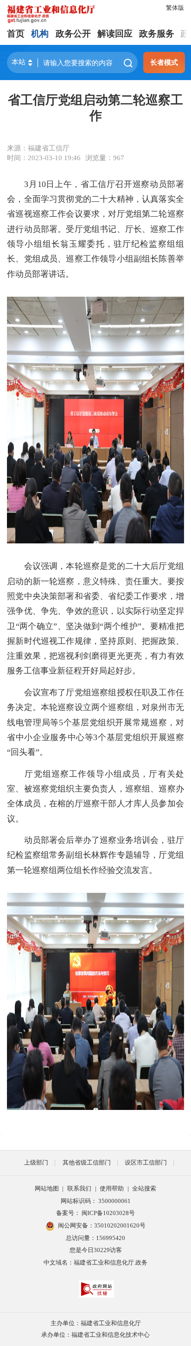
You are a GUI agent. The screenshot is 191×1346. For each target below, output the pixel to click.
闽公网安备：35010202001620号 (102, 1225)
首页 (16, 33)
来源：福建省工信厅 (38, 147)
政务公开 (73, 33)
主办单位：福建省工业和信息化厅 (96, 1323)
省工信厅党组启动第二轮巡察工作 (95, 108)
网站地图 (47, 1188)
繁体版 (175, 7)
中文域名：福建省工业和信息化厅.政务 (95, 1262)
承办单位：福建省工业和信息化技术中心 (95, 1334)
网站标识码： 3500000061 (96, 1200)
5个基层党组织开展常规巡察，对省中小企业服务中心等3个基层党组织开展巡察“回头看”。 (95, 737)
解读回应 (115, 33)
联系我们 (79, 1188)
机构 (40, 33)
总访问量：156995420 (95, 1237)
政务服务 (156, 33)
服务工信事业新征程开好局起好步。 (73, 670)
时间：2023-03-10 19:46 (44, 157)
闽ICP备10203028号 (108, 1212)
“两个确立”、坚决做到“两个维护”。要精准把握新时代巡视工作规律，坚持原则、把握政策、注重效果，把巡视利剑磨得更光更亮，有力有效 (95, 641)
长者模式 (164, 62)
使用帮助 (112, 1188)
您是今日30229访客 (96, 1249)
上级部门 (36, 1162)
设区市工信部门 (146, 1162)
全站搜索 (144, 1188)
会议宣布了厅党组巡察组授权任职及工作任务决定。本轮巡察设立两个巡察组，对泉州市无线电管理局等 (95, 707)
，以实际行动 (133, 611)
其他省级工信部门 (87, 1162)
